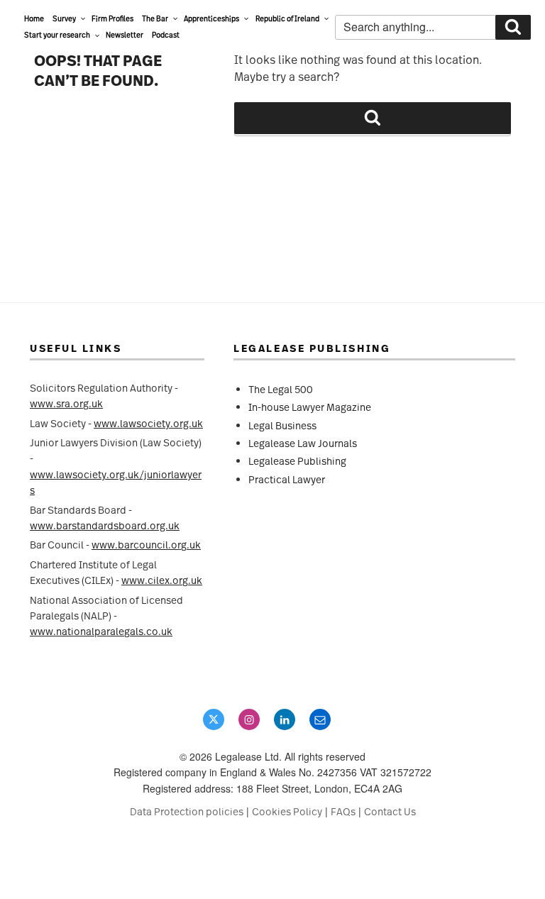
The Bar (155, 18)
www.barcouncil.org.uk (146, 544)
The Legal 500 (280, 389)
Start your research (57, 35)
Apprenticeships (211, 18)
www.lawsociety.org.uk (148, 423)
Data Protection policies (186, 811)
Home (34, 18)
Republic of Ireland (287, 18)
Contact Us (390, 811)
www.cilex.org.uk (161, 580)
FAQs (343, 811)
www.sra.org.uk (66, 403)
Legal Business (282, 425)
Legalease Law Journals (302, 443)
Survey (64, 18)
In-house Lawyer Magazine (309, 407)
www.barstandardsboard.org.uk (105, 525)
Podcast (166, 35)
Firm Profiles (112, 18)
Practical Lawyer (286, 479)
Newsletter (124, 35)
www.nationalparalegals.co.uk (101, 631)
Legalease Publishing (297, 461)
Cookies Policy (287, 811)
